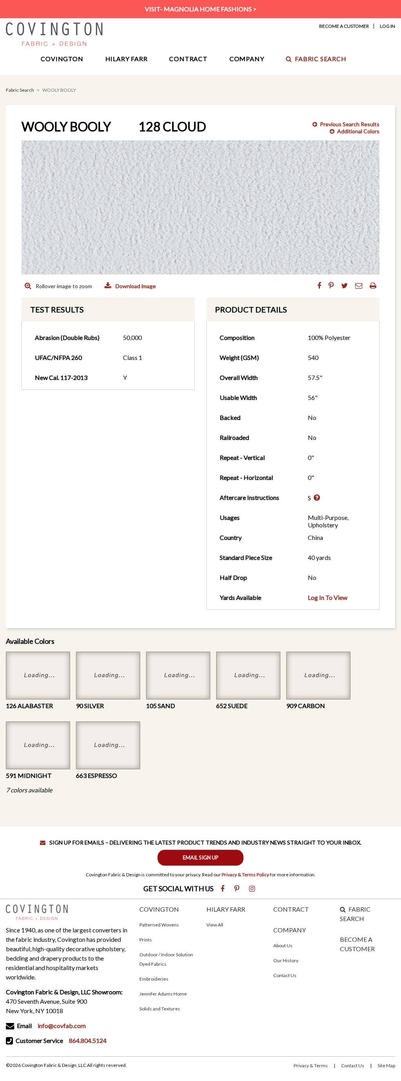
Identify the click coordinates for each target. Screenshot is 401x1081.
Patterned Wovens (159, 925)
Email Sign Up (201, 857)
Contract (188, 58)
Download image (135, 286)
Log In (387, 26)
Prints (145, 940)
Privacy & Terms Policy (245, 875)
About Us (283, 945)
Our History (285, 960)
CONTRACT (291, 909)
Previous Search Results (349, 124)
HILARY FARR (225, 909)
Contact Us (284, 975)
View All (214, 925)
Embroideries (153, 979)
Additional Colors (358, 131)
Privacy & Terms (311, 1065)
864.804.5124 (88, 1040)
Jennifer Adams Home (163, 994)
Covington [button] (62, 58)
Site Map (386, 1065)
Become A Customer (344, 26)
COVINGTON (159, 909)
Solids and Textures (159, 1009)
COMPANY (289, 930)
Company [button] (246, 58)
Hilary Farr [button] (126, 58)
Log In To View (327, 597)
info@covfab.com (62, 1025)
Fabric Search (320, 58)
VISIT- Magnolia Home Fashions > (200, 9)
